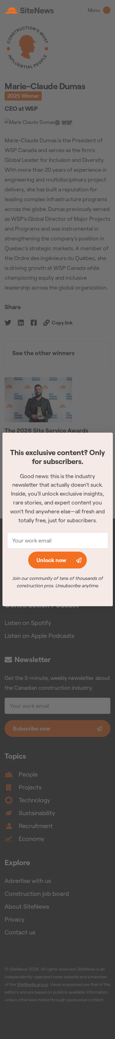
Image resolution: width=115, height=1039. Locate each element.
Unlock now (51, 560)
